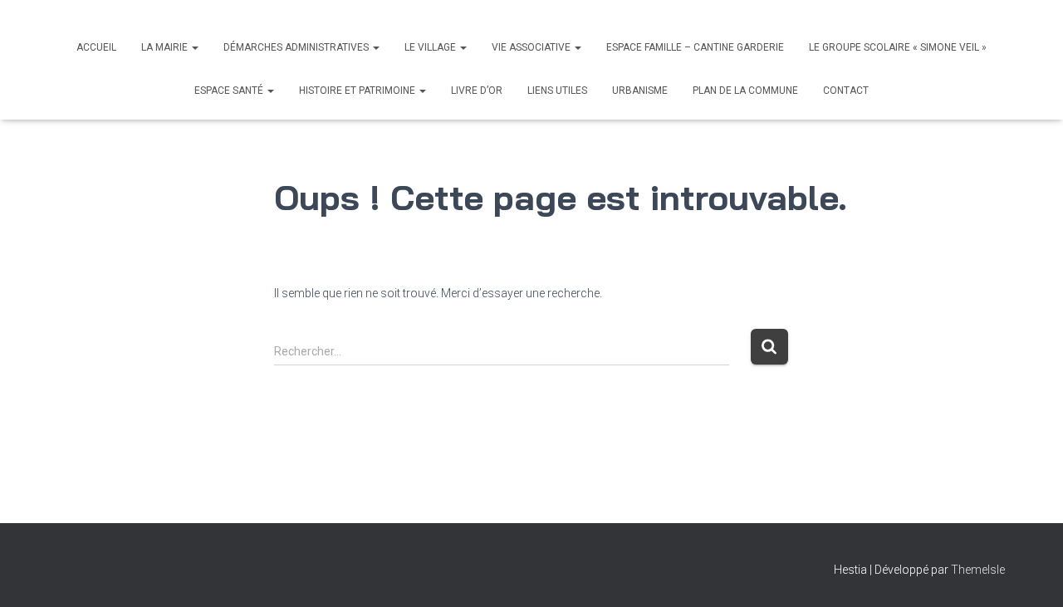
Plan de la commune (745, 90)
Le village (431, 47)
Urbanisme (640, 90)
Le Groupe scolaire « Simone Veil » (898, 47)
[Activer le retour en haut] (1030, 574)
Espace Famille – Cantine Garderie (695, 47)
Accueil (96, 47)
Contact (846, 90)
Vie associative (532, 47)
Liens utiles (557, 90)
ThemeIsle (978, 569)
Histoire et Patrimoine (358, 90)
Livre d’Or (476, 90)
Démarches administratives (297, 47)
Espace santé (230, 90)
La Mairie (165, 47)
